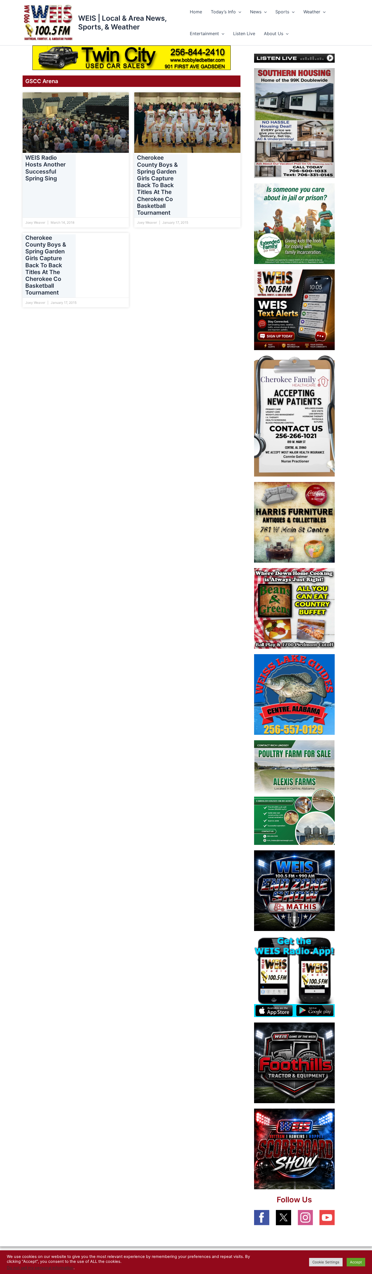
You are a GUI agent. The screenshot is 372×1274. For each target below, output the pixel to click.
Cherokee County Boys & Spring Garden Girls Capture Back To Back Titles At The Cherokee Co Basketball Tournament (157, 185)
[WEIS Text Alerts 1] (294, 309)
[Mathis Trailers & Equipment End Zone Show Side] (294, 890)
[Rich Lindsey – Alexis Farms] (294, 792)
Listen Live (244, 33)
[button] (238, 12)
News (255, 11)
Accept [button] (356, 1262)
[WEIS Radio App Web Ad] (294, 976)
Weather (311, 11)
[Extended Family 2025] (294, 223)
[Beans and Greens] (294, 608)
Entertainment (204, 33)
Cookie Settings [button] (325, 1262)
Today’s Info (223, 11)
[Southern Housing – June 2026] (294, 122)
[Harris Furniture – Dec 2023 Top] (294, 522)
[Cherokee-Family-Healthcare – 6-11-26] (294, 415)
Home (196, 11)
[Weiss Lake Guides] (294, 694)
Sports (282, 11)
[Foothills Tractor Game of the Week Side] (294, 1062)
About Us (273, 33)
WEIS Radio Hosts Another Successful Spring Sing (45, 168)
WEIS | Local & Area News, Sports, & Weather (122, 22)
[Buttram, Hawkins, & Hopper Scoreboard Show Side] (294, 1148)
